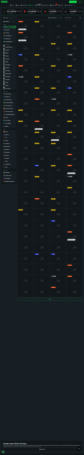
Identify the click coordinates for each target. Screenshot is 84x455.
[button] (53, 5)
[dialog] (3, 451)
